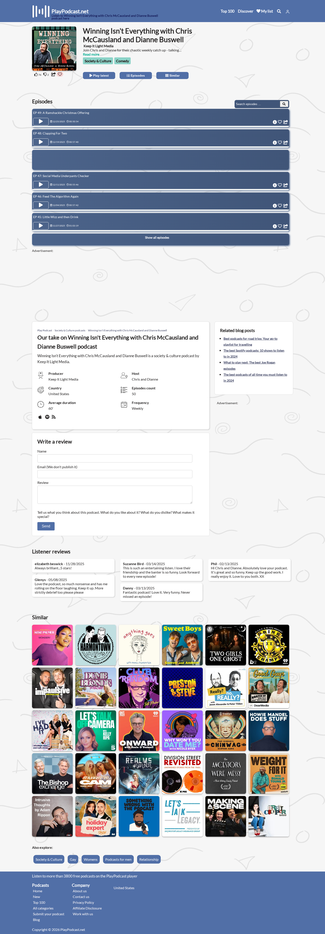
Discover (245, 11)
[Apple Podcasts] (40, 418)
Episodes (137, 75)
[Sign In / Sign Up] (288, 12)
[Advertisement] (253, 63)
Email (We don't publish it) (57, 467)
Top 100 (227, 11)
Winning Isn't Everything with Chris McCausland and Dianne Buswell (127, 330)
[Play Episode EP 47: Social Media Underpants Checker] (41, 185)
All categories (43, 908)
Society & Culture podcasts (70, 330)
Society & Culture (98, 61)
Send (46, 526)
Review (42, 482)
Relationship (149, 859)
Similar (174, 75)
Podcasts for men (118, 859)
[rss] (54, 418)
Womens (91, 859)
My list (266, 11)
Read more (91, 54)
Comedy (122, 61)
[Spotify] (47, 418)
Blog (36, 919)
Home (37, 891)
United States (124, 888)
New (36, 896)
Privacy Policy (83, 902)
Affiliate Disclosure (87, 908)
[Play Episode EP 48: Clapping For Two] (41, 142)
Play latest (100, 75)
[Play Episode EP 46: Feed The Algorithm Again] (41, 205)
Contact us (81, 896)
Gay (73, 859)
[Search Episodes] (284, 104)
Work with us (83, 914)
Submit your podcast (48, 914)
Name (41, 451)
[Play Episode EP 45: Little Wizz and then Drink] (41, 226)
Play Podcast (44, 330)
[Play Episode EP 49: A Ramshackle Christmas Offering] (41, 121)
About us (80, 891)
